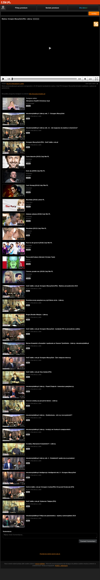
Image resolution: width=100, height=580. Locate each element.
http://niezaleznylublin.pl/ (37, 94)
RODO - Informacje (61, 566)
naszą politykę (40, 564)
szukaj (93, 13)
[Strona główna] (6, 2)
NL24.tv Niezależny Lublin (15, 83)
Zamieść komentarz (87, 541)
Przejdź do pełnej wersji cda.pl (50, 554)
